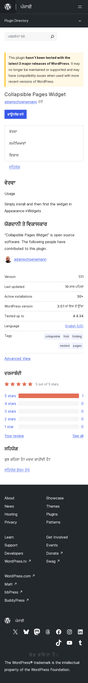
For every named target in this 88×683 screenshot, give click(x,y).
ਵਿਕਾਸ (14, 155)
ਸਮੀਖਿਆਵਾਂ (17, 143)
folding (77, 336)
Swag (53, 561)
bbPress (14, 592)
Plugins (52, 514)
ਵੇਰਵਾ (13, 131)
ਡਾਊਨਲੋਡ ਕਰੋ (15, 114)
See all (78, 436)
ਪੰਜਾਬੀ (19, 620)
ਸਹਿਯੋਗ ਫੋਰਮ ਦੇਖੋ (17, 470)
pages (77, 345)
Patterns (53, 522)
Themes (53, 506)
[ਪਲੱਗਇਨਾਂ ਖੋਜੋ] (52, 36)
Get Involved (57, 537)
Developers (14, 553)
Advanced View (18, 358)
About (9, 498)
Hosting (11, 514)
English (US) (74, 326)
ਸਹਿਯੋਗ (14, 167)
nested (64, 345)
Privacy (11, 522)
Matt (11, 584)
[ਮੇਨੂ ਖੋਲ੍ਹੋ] (81, 7)
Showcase (55, 498)
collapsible (52, 336)
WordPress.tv (18, 561)
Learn (9, 537)
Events (52, 545)
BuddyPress (17, 600)
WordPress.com (20, 576)
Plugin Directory (16, 20)
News (9, 506)
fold (66, 336)
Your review (14, 436)
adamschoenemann (21, 102)
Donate (54, 553)
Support (11, 545)
